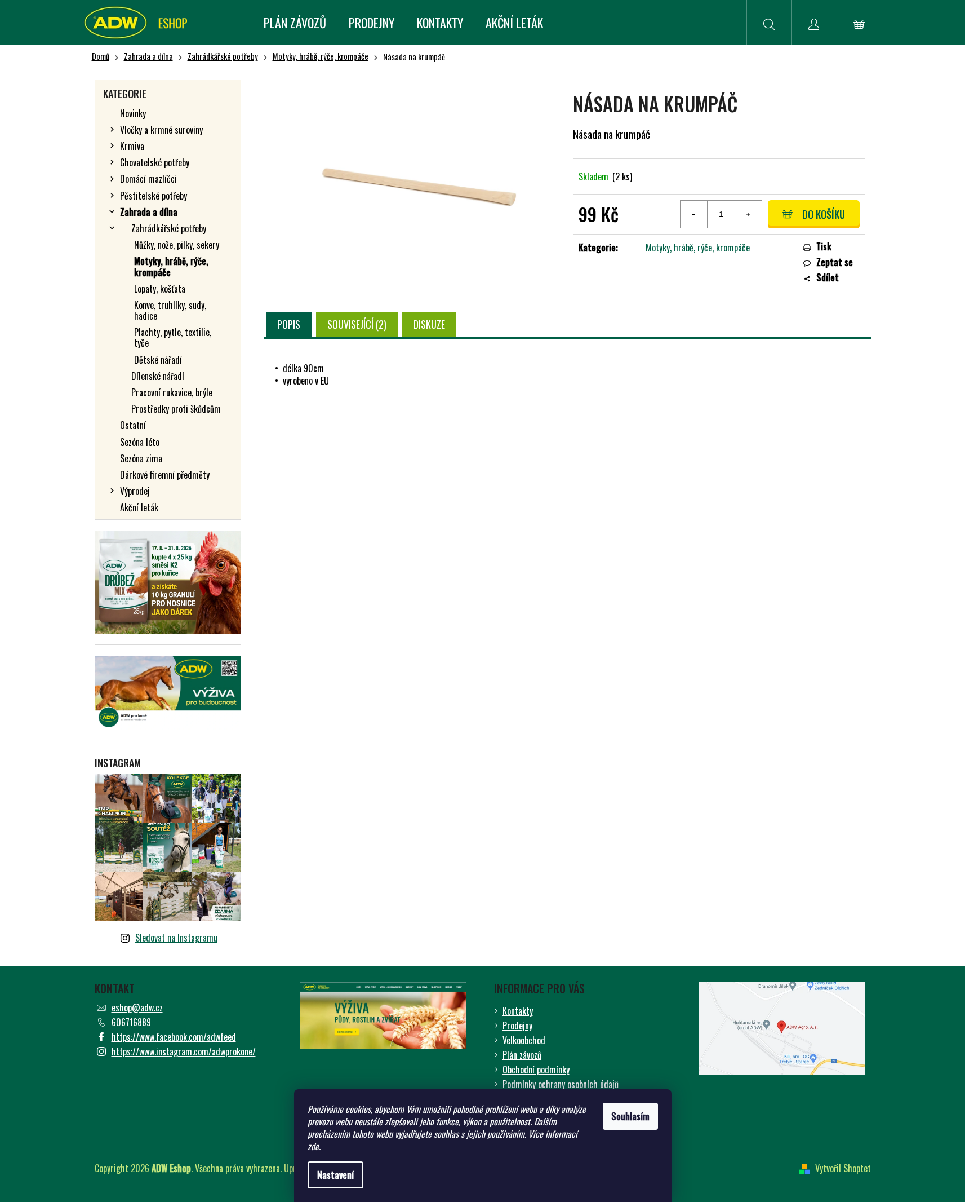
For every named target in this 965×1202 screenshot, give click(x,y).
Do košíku (823, 214)
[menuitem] (294, 22)
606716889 (131, 1022)
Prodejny (517, 1025)
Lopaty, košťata (159, 288)
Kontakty (517, 1011)
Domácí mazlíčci (148, 178)
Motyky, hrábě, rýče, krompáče (171, 266)
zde (313, 1146)
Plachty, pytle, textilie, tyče (172, 337)
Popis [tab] (288, 324)
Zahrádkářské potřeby (168, 228)
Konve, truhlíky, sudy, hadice (170, 310)
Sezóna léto (139, 442)
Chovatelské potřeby (154, 162)
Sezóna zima (141, 458)
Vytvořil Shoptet (843, 1168)
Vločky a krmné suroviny (161, 129)
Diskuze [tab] (429, 324)
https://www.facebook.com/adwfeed (174, 1037)
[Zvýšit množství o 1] (748, 214)
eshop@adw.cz (137, 1007)
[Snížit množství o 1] (694, 214)
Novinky (133, 113)
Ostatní (133, 425)
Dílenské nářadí (157, 376)
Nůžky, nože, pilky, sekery (176, 244)
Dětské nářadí (158, 359)
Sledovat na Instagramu (176, 937)
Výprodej (135, 491)
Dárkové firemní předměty (165, 474)
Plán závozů (521, 1055)
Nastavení (335, 1175)
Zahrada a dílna (148, 212)
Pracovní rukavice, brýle (171, 392)
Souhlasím (630, 1116)
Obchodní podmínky (536, 1069)
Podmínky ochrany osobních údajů (560, 1084)
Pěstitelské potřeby (153, 195)
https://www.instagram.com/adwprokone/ (184, 1051)
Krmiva (132, 146)
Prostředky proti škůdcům (176, 409)
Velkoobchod (523, 1040)
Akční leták (139, 507)
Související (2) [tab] (356, 324)
